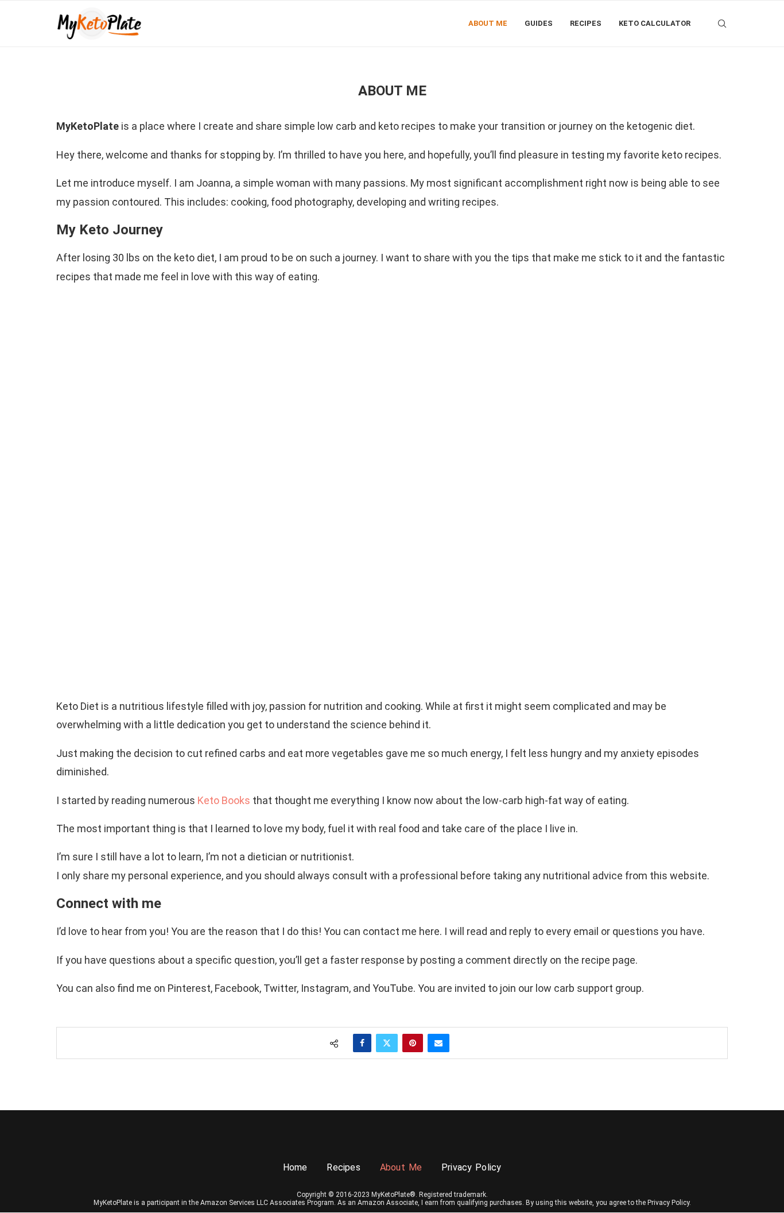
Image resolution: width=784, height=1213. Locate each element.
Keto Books (225, 800)
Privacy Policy (471, 1167)
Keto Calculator (654, 23)
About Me (487, 23)
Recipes (585, 23)
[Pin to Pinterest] (412, 1043)
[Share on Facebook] (362, 1043)
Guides (539, 23)
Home (295, 1167)
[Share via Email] (438, 1043)
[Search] (722, 24)
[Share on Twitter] (387, 1043)
